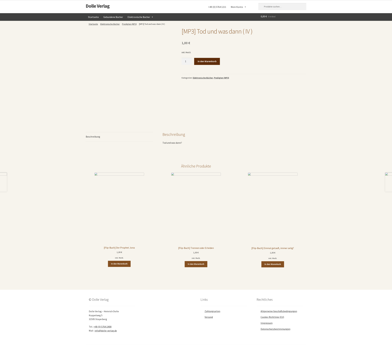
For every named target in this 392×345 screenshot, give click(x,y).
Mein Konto (237, 6)
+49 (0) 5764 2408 (102, 326)
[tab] (119, 136)
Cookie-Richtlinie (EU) (272, 317)
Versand (209, 317)
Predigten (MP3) (129, 24)
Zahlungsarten (212, 311)
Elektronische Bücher (139, 17)
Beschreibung (93, 136)
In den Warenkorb (207, 61)
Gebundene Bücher (113, 17)
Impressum (267, 322)
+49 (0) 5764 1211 (217, 6)
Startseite (93, 17)
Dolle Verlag (97, 6)
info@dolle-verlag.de (106, 330)
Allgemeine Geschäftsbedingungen (279, 311)
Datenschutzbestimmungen (275, 328)
